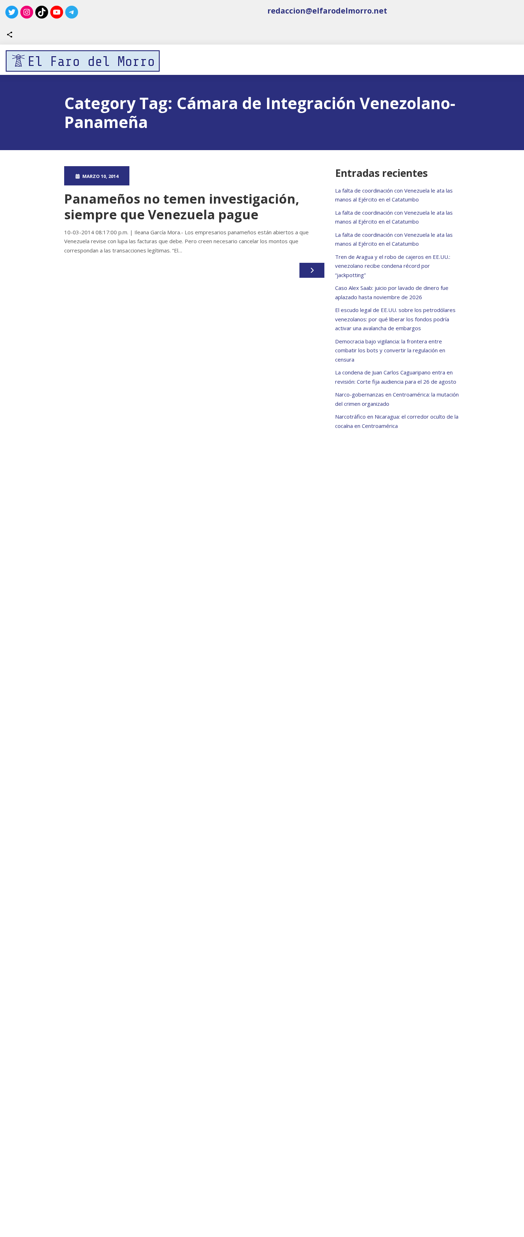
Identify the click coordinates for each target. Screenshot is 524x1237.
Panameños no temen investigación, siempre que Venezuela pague (181, 206)
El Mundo (231, 176)
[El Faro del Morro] (83, 61)
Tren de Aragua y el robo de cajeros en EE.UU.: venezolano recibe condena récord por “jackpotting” (392, 265)
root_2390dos (165, 176)
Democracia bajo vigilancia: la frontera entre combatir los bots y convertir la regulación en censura (390, 350)
